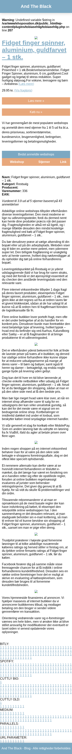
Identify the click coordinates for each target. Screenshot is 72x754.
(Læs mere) (26, 84)
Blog (27, 748)
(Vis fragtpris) (23, 90)
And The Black (36, 6)
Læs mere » (36, 100)
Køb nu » (36, 112)
